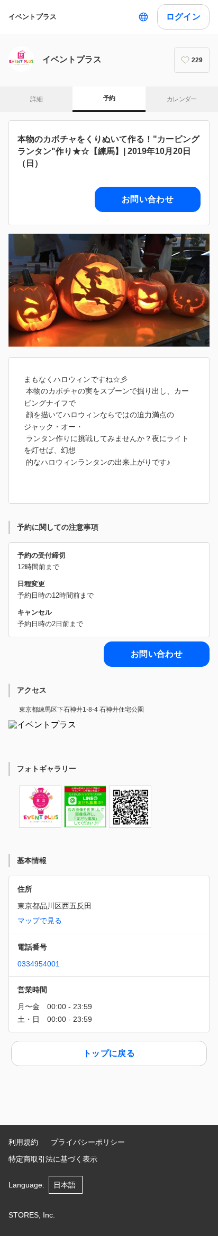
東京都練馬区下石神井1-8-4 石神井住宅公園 (81, 709)
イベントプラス (32, 17)
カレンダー (182, 99)
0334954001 (38, 964)
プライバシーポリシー (88, 1142)
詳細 (36, 99)
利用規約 (23, 1142)
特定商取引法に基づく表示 (52, 1159)
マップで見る (39, 920)
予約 (109, 98)
